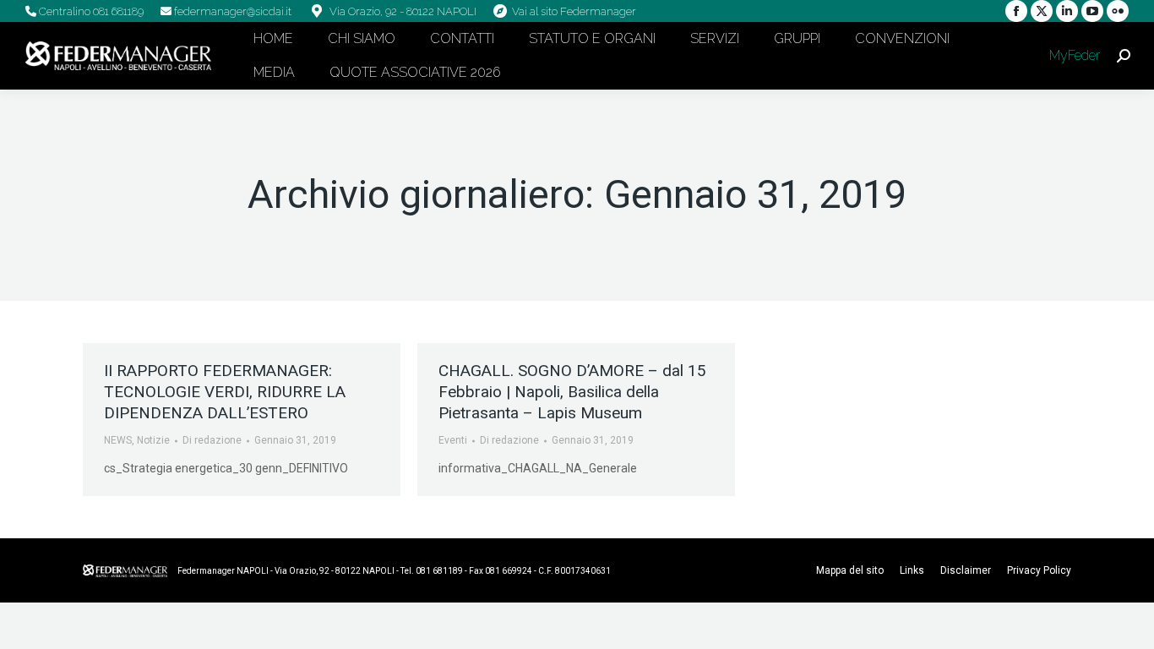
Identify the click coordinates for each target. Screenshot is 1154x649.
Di (212, 440)
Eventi (452, 440)
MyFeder (1073, 55)
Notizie (153, 440)
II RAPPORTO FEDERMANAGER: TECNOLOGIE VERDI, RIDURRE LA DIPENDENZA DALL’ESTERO (225, 392)
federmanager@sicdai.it (231, 11)
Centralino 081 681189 (90, 11)
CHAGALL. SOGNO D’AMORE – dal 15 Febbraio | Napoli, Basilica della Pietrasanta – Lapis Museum (572, 392)
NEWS (118, 440)
